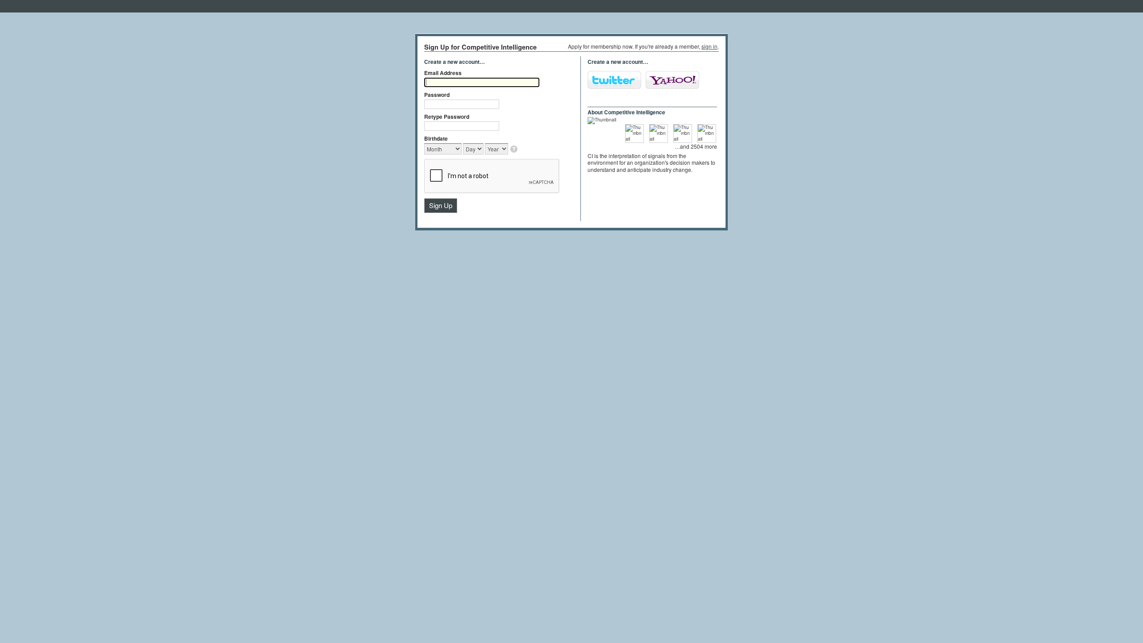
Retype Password (446, 117)
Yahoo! (672, 80)
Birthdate (436, 138)
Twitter (614, 80)
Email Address (443, 73)
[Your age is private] (514, 150)
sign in (709, 46)
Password (437, 95)
